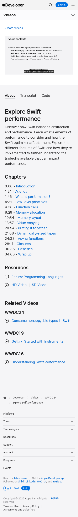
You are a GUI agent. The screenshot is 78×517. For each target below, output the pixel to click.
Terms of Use (11, 506)
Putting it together (32, 228)
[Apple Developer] (13, 5)
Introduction (25, 186)
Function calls (27, 207)
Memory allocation (30, 212)
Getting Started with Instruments (37, 341)
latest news (20, 478)
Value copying (28, 223)
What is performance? (32, 197)
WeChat (41, 481)
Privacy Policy (31, 506)
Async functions (30, 238)
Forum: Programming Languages (37, 277)
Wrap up (24, 254)
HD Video (18, 285)
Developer (18, 397)
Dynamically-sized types (36, 233)
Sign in (62, 4)
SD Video (39, 285)
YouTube (57, 481)
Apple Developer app (53, 478)
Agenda (21, 191)
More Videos (15, 28)
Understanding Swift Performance (38, 362)
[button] (51, 5)
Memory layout (29, 217)
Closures (24, 244)
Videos (9, 15)
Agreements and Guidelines (19, 509)
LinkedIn (31, 481)
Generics (25, 249)
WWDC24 (50, 397)
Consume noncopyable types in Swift (40, 320)
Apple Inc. (30, 498)
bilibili (21, 481)
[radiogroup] (16, 488)
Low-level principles (31, 202)
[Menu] (73, 5)
